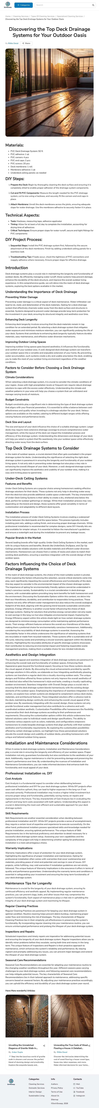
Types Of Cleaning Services (43, 16)
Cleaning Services (20, 16)
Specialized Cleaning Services (70, 16)
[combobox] (64, 5)
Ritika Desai (13, 43)
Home (8, 16)
